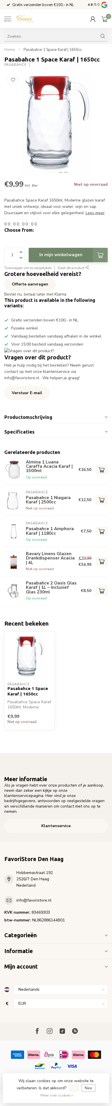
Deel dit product (71, 267)
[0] (104, 19)
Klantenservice (56, 826)
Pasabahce (15, 64)
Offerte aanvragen (30, 284)
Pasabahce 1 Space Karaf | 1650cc (53, 49)
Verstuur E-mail (27, 393)
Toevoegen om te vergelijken (28, 267)
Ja (74, 1088)
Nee (88, 1088)
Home (9, 49)
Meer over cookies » (56, 1095)
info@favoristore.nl (33, 900)
